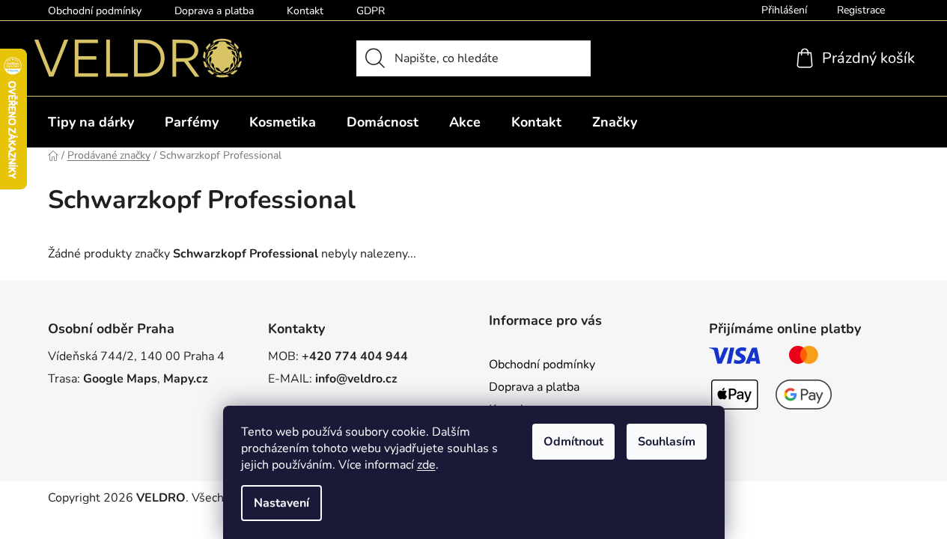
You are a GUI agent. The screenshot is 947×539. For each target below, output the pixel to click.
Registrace (861, 10)
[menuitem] (91, 122)
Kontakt (305, 11)
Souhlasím (666, 441)
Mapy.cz (185, 379)
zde (426, 465)
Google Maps (120, 379)
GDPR (370, 11)
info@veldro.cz (356, 379)
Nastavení (281, 503)
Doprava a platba (214, 11)
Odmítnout (573, 441)
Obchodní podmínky (94, 11)
